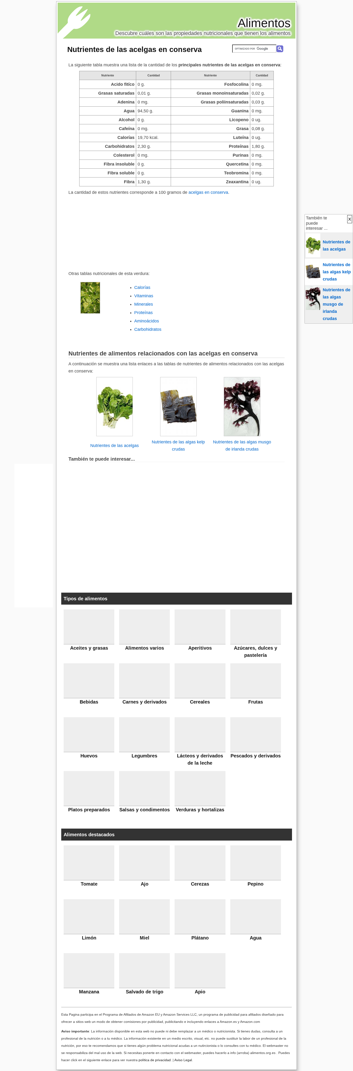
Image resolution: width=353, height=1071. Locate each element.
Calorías (142, 287)
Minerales (143, 304)
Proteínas (143, 312)
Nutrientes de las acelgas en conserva (134, 49)
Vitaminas (143, 295)
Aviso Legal (183, 1060)
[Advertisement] (176, 231)
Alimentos (264, 23)
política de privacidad (155, 1060)
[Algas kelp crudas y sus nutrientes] (178, 434)
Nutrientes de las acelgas (114, 445)
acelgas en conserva (208, 192)
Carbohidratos (147, 329)
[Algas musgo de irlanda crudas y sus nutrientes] (242, 434)
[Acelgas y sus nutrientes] (114, 434)
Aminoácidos (146, 321)
